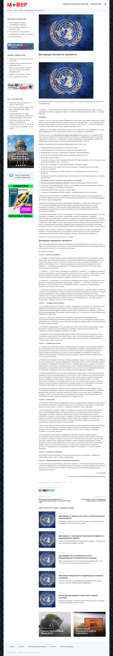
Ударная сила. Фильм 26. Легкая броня (52, 632)
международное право (59, 482)
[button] (16, 165)
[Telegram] (54, 490)
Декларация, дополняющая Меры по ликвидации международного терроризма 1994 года (54, 501)
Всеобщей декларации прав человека (66, 135)
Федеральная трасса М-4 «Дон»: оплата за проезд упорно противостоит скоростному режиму (21, 115)
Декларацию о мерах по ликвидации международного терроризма (61, 180)
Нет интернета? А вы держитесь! (19, 31)
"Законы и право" (67, 508)
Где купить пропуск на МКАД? (18, 126)
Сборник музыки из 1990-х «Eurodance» (21, 34)
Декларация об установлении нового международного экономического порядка (78, 557)
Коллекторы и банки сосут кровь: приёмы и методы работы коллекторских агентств (19, 122)
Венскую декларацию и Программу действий (54, 183)
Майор (19, 4)
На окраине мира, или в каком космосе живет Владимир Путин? (20, 70)
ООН (104, 473)
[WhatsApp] (49, 490)
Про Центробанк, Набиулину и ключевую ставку (20, 156)
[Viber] (47, 490)
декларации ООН (45, 482)
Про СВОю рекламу (15, 36)
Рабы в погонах (25, 74)
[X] (44, 490)
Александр (12, 59)
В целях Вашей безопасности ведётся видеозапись (86, 631)
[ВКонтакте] (40, 490)
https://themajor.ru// (93, 476)
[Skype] (51, 490)
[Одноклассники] (42, 490)
